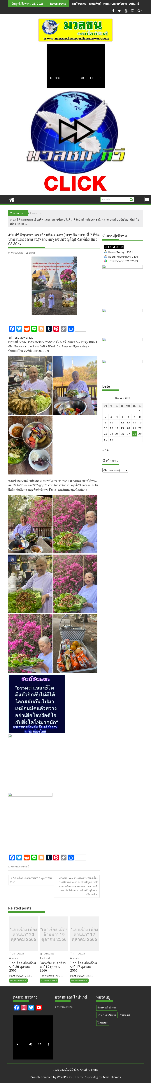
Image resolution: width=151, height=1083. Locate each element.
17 (111, 428)
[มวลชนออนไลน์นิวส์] (12, 199)
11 (117, 422)
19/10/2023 (48, 953)
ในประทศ (125, 1015)
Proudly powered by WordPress (51, 1077)
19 (122, 428)
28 (134, 434)
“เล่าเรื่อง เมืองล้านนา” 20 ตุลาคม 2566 (23, 934)
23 (105, 434)
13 (128, 422)
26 (122, 434)
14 (134, 422)
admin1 (33, 252)
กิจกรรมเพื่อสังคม (106, 1007)
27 (128, 434)
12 (122, 422)
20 (128, 428)
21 (134, 428)
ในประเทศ (102, 1022)
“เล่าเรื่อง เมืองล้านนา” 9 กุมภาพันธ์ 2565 (31, 880)
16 (105, 428)
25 (117, 434)
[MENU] (147, 199)
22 (140, 428)
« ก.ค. (105, 450)
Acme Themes (112, 1077)
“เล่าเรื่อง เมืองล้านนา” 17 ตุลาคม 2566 (84, 934)
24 (111, 434)
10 (111, 422)
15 (140, 422)
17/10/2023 (79, 953)
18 (117, 428)
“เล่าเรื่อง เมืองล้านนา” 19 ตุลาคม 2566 (54, 934)
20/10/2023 (18, 953)
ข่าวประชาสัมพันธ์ (20, 866)
